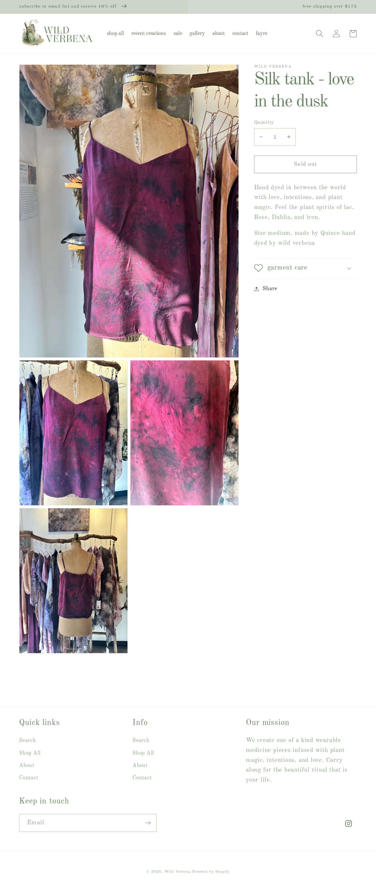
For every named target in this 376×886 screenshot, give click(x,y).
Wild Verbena (177, 872)
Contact (28, 777)
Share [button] (270, 288)
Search (27, 740)
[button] (319, 33)
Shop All (30, 753)
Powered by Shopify (211, 872)
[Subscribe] (148, 823)
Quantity (264, 122)
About (26, 765)
